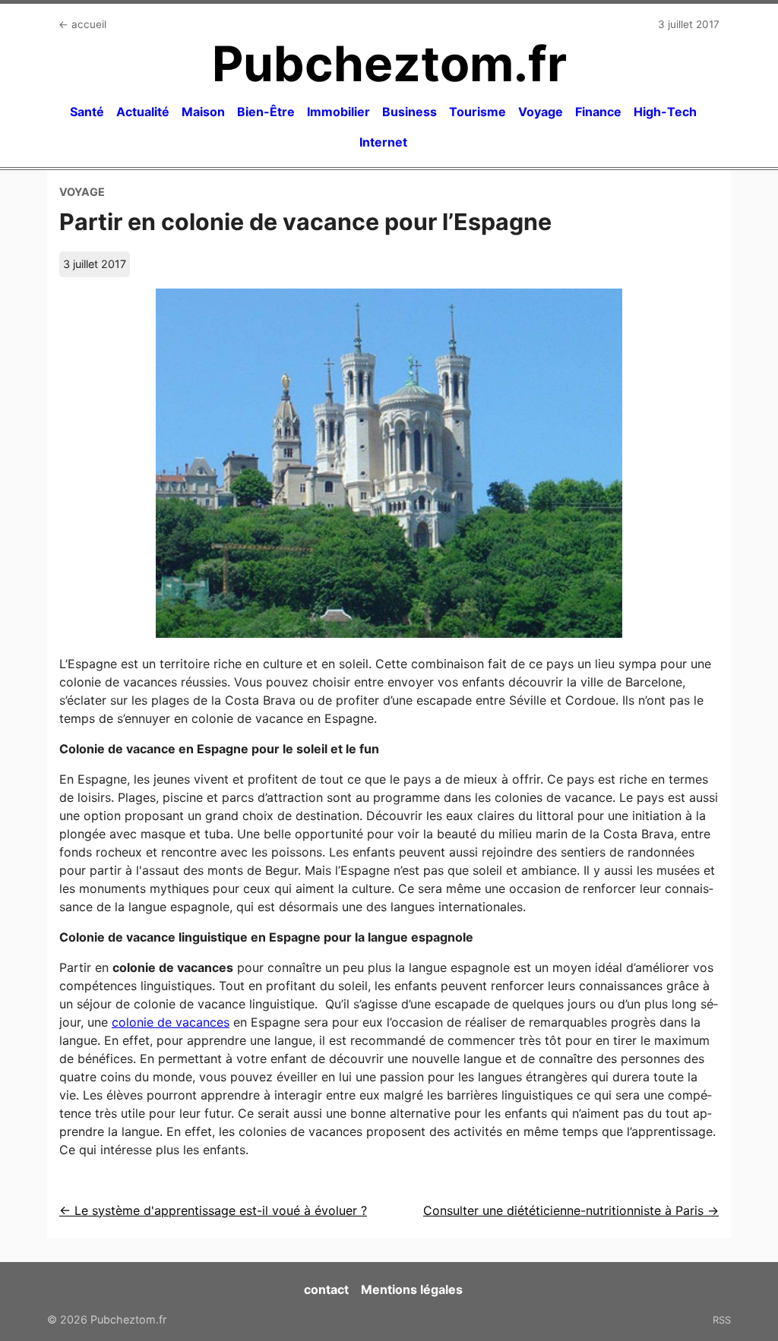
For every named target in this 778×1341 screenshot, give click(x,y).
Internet (383, 142)
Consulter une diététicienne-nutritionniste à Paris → (571, 1210)
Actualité (142, 111)
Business (409, 111)
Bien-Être (266, 111)
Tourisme (477, 111)
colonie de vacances (170, 1022)
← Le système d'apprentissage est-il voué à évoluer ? (213, 1210)
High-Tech (665, 111)
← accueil (82, 24)
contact (326, 1289)
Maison (203, 111)
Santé (87, 111)
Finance (598, 111)
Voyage (540, 111)
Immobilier (338, 111)
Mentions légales (412, 1289)
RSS (722, 1320)
